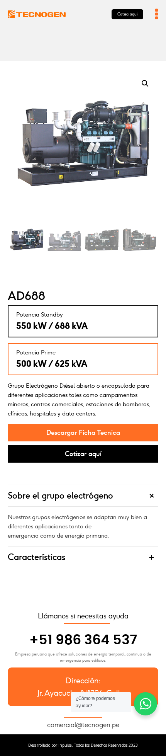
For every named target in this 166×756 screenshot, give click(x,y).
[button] (145, 83)
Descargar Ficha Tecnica (83, 432)
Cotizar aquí (83, 454)
